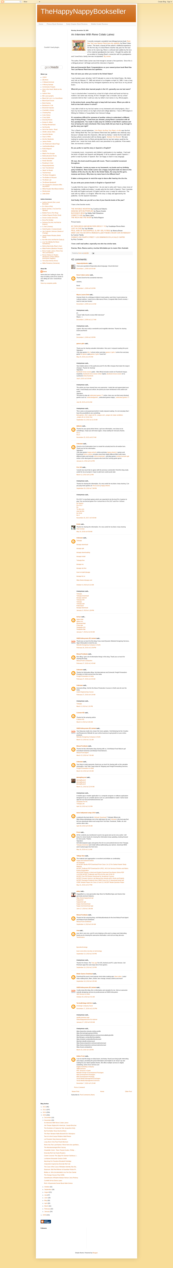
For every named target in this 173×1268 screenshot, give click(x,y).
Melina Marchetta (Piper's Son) (52, 246)
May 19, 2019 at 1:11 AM (84, 849)
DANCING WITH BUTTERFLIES (82, 211)
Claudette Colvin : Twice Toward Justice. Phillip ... (60, 1150)
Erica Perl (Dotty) (47, 220)
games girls (80, 343)
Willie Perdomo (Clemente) (51, 263)
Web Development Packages (85, 1074)
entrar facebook (88, 376)
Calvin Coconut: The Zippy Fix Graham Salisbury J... (60, 1156)
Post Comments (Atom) (87, 1095)
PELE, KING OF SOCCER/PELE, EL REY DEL (90, 231)
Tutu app (94, 963)
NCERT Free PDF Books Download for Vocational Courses (95, 876)
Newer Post (75, 1091)
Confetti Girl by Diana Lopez (53, 1180)
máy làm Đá (80, 511)
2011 (44, 1109)
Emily (78, 524)
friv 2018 (79, 513)
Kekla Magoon (47, 149)
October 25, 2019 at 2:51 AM (85, 997)
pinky (78, 891)
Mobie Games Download (84, 974)
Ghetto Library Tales (48, 132)
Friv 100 (79, 467)
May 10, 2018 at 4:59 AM (84, 531)
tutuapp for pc (80, 576)
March (46, 1206)
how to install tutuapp (83, 572)
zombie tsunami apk (122, 456)
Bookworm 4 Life (47, 105)
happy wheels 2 (112, 452)
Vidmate (113, 819)
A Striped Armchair (48, 82)
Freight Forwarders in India (85, 676)
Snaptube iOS (80, 627)
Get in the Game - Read (49, 129)
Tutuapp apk (80, 604)
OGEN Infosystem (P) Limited (86, 638)
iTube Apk (79, 625)
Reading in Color (47, 163)
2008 (44, 1215)
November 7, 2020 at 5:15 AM (85, 1083)
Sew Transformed (48, 168)
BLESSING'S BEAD (78, 213)
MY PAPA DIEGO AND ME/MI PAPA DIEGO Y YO (88, 226)
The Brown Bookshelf (49, 182)
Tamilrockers (80, 937)
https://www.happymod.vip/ (84, 898)
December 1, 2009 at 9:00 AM (85, 268)
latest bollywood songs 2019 (85, 813)
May (45, 1200)
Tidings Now (80, 856)
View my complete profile (49, 283)
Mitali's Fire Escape (48, 153)
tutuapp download (82, 544)
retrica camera (88, 454)
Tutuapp (79, 540)
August (46, 1192)
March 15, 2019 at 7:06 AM (85, 755)
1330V (44, 77)
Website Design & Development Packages (90, 1072)
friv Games (79, 503)
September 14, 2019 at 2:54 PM (86, 954)
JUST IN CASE (76, 228)
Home (41, 24)
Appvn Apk (79, 619)
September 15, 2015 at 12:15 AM (86, 420)
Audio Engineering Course (85, 692)
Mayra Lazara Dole (82, 294)
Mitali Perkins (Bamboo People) (52, 248)
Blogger (95, 1253)
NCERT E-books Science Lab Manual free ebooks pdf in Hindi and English (100, 878)
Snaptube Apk (80, 629)
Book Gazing (46, 103)
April (46, 1203)
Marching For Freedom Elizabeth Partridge (57, 1161)
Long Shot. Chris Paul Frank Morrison (56, 1142)
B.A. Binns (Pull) (47, 206)
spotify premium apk (82, 1017)
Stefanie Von (114, 137)
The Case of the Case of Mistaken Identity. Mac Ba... (60, 1167)
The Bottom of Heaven (49, 177)
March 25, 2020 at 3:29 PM (85, 1050)
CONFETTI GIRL (77, 215)
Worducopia (46, 191)
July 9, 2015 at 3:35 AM (83, 378)
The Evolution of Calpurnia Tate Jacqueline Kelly (59, 1128)
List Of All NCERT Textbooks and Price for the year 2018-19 (95, 874)
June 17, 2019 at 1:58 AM (84, 908)
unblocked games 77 (96, 395)
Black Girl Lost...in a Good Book (52, 98)
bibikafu (79, 426)
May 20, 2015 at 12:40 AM (84, 357)
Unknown (79, 444)
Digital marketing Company (85, 1067)
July (45, 1195)
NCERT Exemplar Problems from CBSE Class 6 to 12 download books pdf (100, 880)
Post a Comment (79, 1087)
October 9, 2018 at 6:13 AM (85, 585)
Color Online (46, 115)
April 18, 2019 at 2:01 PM (84, 806)
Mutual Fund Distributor (83, 921)
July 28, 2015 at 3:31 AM (84, 402)
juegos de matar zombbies (114, 415)
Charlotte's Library (48, 110)
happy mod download (83, 904)
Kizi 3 (78, 433)
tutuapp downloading (83, 552)
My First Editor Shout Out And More (55, 1131)
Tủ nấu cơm (80, 509)
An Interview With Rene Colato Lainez (56, 1123)
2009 (44, 1115)
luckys (78, 617)
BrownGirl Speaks (48, 108)
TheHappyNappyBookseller (83, 11)
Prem (78, 832)
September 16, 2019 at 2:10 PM (86, 967)
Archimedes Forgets (48, 87)
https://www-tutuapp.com (84, 580)
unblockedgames (92, 397)
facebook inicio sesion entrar (92, 374)
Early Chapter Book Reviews (77, 24)
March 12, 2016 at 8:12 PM (85, 475)
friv (77, 507)
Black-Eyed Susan (48, 100)
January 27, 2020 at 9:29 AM (85, 1022)
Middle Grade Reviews (99, 24)
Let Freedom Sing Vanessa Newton (55, 1139)
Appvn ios (79, 621)
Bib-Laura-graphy (48, 96)
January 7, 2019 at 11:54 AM (85, 632)
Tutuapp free (80, 560)
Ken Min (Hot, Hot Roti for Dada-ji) (53, 239)
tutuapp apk (80, 548)
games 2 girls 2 (111, 352)
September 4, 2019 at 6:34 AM (86, 924)
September (48, 1189)
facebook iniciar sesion (83, 372)
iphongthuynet (81, 780)
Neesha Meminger (48, 158)
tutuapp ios (80, 564)
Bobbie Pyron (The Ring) (50, 213)
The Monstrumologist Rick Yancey (55, 1147)
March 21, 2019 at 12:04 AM (85, 787)
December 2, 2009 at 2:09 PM (85, 337)
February (47, 1209)
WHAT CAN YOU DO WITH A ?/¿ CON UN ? (101, 233)
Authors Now (46, 93)
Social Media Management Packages (88, 1078)
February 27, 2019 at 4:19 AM (85, 695)
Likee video (118, 976)
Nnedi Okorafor (47, 161)
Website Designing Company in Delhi (88, 645)
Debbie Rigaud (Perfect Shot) (51, 215)
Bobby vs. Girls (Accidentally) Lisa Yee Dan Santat (60, 1172)
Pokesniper (80, 606)
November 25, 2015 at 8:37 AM (86, 437)
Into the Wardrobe (48, 139)
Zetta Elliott (45, 194)
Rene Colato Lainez (82, 275)
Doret (45, 271)
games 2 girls (94, 354)
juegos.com (101, 415)
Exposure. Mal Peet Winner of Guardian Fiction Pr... (60, 1169)
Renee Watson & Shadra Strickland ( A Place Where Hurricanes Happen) (50, 256)
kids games (80, 415)
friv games (83, 354)
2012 (44, 1107)
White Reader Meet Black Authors (53, 189)
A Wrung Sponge (47, 84)
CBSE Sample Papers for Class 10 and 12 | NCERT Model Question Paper (100, 882)
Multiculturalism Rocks (49, 156)
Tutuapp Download (82, 596)
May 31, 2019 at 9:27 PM (84, 885)
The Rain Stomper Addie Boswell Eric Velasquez (59, 1134)
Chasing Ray (46, 112)
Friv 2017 (79, 505)
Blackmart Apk (81, 623)
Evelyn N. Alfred (47, 122)
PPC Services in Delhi (83, 1070)
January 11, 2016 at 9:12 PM (85, 461)
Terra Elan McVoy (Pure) (50, 261)
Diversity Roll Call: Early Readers (54, 1153)
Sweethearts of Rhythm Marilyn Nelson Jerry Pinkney (61, 1178)
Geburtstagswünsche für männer (86, 1019)
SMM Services (81, 1068)
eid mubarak (80, 862)
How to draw (80, 529)
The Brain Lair (46, 180)
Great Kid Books (47, 134)
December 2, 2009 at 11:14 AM (86, 304)
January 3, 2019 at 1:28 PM (85, 610)
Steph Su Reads (47, 170)
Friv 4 (78, 435)
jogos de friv (92, 415)
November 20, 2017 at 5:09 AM (86, 518)
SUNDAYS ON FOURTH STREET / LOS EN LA (98, 237)
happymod (79, 900)
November (47, 1120)
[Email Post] (93, 253)
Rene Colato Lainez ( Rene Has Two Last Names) (52, 251)
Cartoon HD (80, 713)
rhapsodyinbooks (82, 263)
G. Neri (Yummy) (47, 226)
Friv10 (95, 485)
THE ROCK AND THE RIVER (81, 217)
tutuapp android (81, 598)
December (47, 1117)
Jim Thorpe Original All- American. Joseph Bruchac (60, 1125)
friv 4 (89, 352)
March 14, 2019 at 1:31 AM (85, 740)
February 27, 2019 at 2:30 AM (85, 679)
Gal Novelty (46, 127)
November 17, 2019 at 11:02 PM (86, 1008)
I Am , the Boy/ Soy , (107, 130)
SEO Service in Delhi (83, 994)
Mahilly (44, 151)
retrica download (99, 456)
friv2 (86, 415)
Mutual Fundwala (82, 654)
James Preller (46, 141)
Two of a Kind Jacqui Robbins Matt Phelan (57, 1136)
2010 (44, 1112)
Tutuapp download (82, 845)
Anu (77, 930)
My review (107, 56)
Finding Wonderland (48, 124)
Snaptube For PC (82, 801)
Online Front (80, 1056)
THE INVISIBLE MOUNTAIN (81, 209)
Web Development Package (85, 1076)
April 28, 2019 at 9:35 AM (84, 826)
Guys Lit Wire (46, 136)
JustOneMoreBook (48, 146)
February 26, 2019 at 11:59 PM (86, 647)
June (46, 1198)
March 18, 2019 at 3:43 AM (85, 771)
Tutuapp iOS (80, 600)
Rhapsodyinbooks (48, 165)
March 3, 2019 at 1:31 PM (84, 706)
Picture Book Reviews (55, 24)
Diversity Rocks (47, 120)
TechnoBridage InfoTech (84, 1003)
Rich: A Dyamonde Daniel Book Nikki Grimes (58, 1183)
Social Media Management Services (88, 1080)
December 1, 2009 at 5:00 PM (85, 288)
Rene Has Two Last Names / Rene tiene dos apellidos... (62, 1145)
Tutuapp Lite (80, 803)
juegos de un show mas (84, 417)
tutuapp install (80, 556)
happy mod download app (84, 906)
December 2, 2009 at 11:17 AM (86, 319)
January (47, 1211)
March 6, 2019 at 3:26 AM (84, 722)
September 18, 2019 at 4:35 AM (86, 981)
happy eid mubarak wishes (85, 860)
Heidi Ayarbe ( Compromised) (51, 229)
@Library (45, 80)
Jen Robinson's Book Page (51, 144)
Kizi (99, 485)
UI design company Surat (84, 1006)
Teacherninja (46, 173)
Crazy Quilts (46, 117)
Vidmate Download (100, 817)
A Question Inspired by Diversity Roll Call (57, 1164)
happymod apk (81, 902)
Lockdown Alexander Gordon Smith (55, 1158)
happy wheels (92, 452)
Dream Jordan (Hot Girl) (50, 218)
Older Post (128, 1091)
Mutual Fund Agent (82, 752)
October (47, 1187)
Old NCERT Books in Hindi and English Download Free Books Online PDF (100, 872)
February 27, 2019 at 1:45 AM (85, 663)
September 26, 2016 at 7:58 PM (86, 488)
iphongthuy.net (81, 777)
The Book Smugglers (49, 175)
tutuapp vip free (81, 568)
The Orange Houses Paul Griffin (54, 1175)
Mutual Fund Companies (84, 660)
